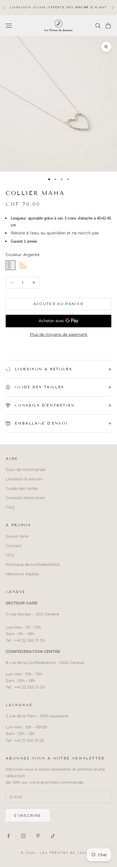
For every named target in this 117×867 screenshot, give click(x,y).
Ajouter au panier (59, 303)
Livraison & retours (24, 479)
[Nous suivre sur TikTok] (53, 836)
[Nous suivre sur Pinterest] (38, 836)
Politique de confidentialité (32, 564)
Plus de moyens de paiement (58, 334)
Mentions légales (22, 573)
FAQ (10, 507)
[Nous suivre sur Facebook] (8, 836)
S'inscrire (27, 815)
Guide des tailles (22, 488)
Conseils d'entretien (25, 497)
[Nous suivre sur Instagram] (23, 836)
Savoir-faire (17, 536)
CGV (10, 555)
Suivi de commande (25, 469)
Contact (14, 545)
